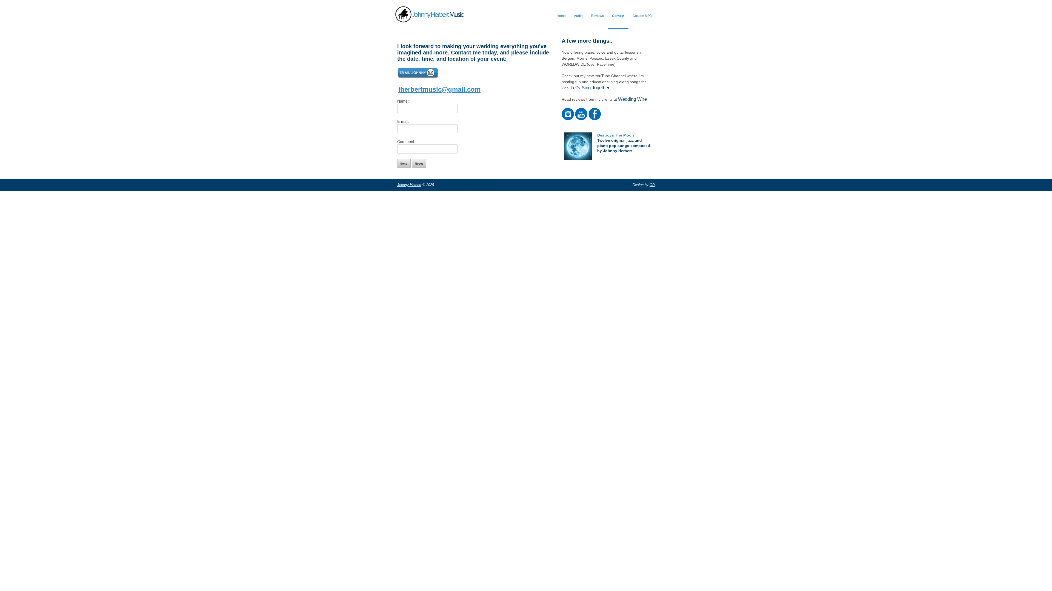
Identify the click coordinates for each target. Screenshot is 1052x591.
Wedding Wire (632, 99)
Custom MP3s (643, 15)
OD (652, 185)
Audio (578, 15)
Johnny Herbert (409, 185)
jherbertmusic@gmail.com (439, 89)
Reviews (597, 15)
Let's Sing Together (590, 87)
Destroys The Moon (615, 135)
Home (561, 15)
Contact (618, 15)
